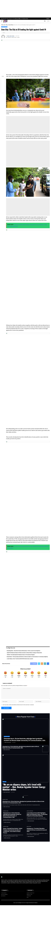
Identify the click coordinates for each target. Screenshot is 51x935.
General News (4, 26)
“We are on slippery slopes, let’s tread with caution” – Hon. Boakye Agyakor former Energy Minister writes (24, 787)
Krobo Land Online (10, 35)
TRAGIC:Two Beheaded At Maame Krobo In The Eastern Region (21, 654)
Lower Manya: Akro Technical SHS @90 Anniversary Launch (20, 658)
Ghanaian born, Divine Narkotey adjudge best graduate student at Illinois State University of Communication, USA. (25, 739)
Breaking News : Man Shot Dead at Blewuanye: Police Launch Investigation (23, 650)
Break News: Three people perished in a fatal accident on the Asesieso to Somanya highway (27, 656)
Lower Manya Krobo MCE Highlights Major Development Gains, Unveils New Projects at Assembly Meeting (37, 814)
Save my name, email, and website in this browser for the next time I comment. (18, 704)
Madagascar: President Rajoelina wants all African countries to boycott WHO (37, 830)
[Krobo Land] (5, 21)
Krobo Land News (30, 810)
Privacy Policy (18, 18)
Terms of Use (25, 18)
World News (29, 826)
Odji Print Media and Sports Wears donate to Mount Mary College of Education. (24, 652)
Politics (4, 781)
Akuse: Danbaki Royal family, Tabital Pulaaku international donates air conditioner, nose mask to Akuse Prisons (12, 831)
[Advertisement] (25, 8)
